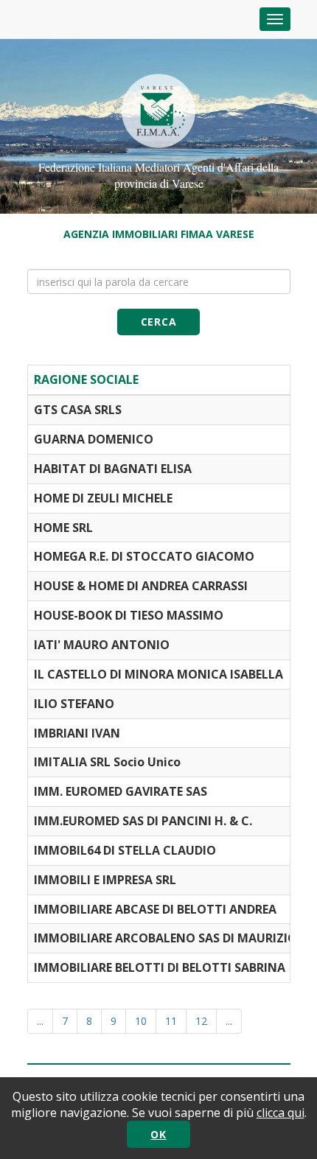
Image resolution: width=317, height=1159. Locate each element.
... (40, 1021)
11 (171, 1021)
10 (141, 1021)
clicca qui (280, 1112)
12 (201, 1021)
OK (158, 1134)
